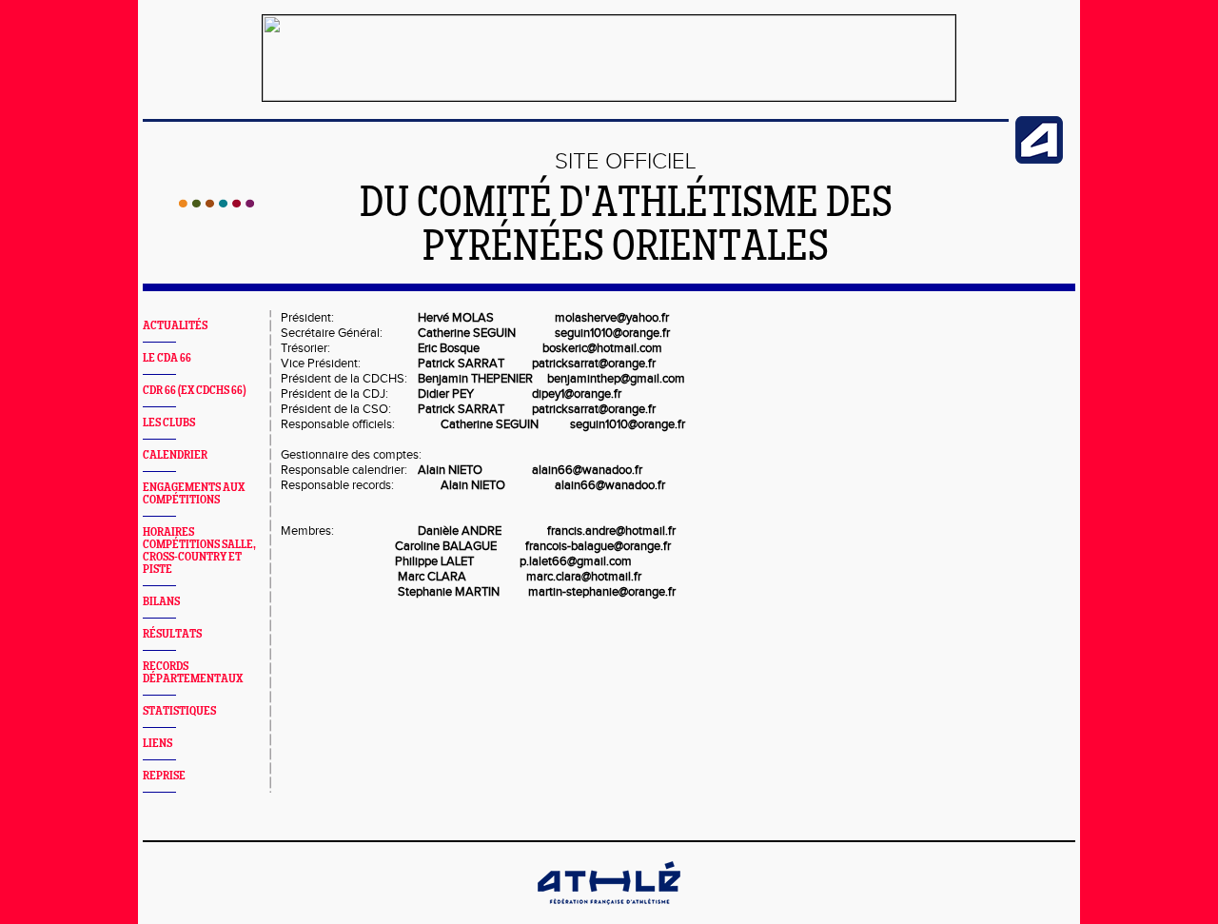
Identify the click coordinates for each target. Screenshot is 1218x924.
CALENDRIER (175, 455)
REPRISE (164, 776)
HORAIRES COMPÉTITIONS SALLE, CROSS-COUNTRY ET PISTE (199, 551)
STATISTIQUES (179, 711)
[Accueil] (216, 203)
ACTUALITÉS (175, 326)
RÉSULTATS (172, 634)
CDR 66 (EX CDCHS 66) (194, 390)
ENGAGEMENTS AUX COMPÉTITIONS (194, 494)
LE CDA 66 (167, 358)
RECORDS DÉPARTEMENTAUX (193, 672)
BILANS (161, 602)
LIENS (157, 743)
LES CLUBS (169, 423)
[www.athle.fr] (1039, 159)
